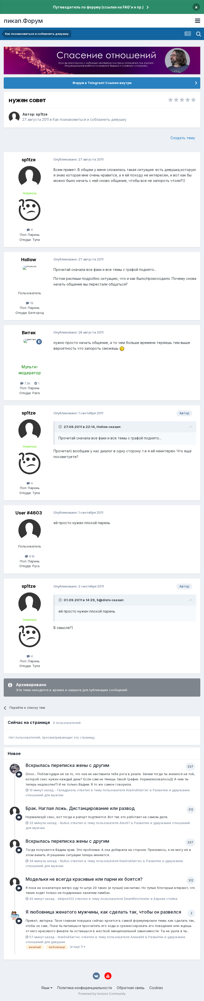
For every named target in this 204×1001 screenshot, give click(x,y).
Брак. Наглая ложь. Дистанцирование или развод (80, 808)
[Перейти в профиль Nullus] (14, 811)
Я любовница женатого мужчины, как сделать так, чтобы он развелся (103, 912)
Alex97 (124, 823)
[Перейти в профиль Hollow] (29, 277)
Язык (46, 988)
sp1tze (42, 114)
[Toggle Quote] (60, 427)
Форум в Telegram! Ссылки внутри (102, 83)
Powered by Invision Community (102, 994)
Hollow (28, 259)
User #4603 (28, 512)
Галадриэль (66, 790)
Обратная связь (131, 988)
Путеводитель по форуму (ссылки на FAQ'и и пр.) (98, 7)
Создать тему (182, 138)
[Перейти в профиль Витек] (29, 350)
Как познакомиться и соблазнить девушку (89, 119)
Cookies (156, 988)
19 (31, 303)
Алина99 (137, 937)
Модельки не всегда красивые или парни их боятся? (84, 879)
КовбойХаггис (137, 790)
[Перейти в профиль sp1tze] (14, 117)
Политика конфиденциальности (84, 988)
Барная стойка (165, 899)
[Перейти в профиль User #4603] (29, 530)
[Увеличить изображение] (121, 348)
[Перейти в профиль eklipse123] (14, 882)
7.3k (26, 383)
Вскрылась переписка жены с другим (67, 765)
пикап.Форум (23, 20)
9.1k (31, 556)
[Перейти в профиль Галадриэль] (14, 768)
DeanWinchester (137, 899)
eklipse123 (66, 899)
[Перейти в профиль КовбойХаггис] (14, 915)
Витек (29, 332)
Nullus (64, 823)
